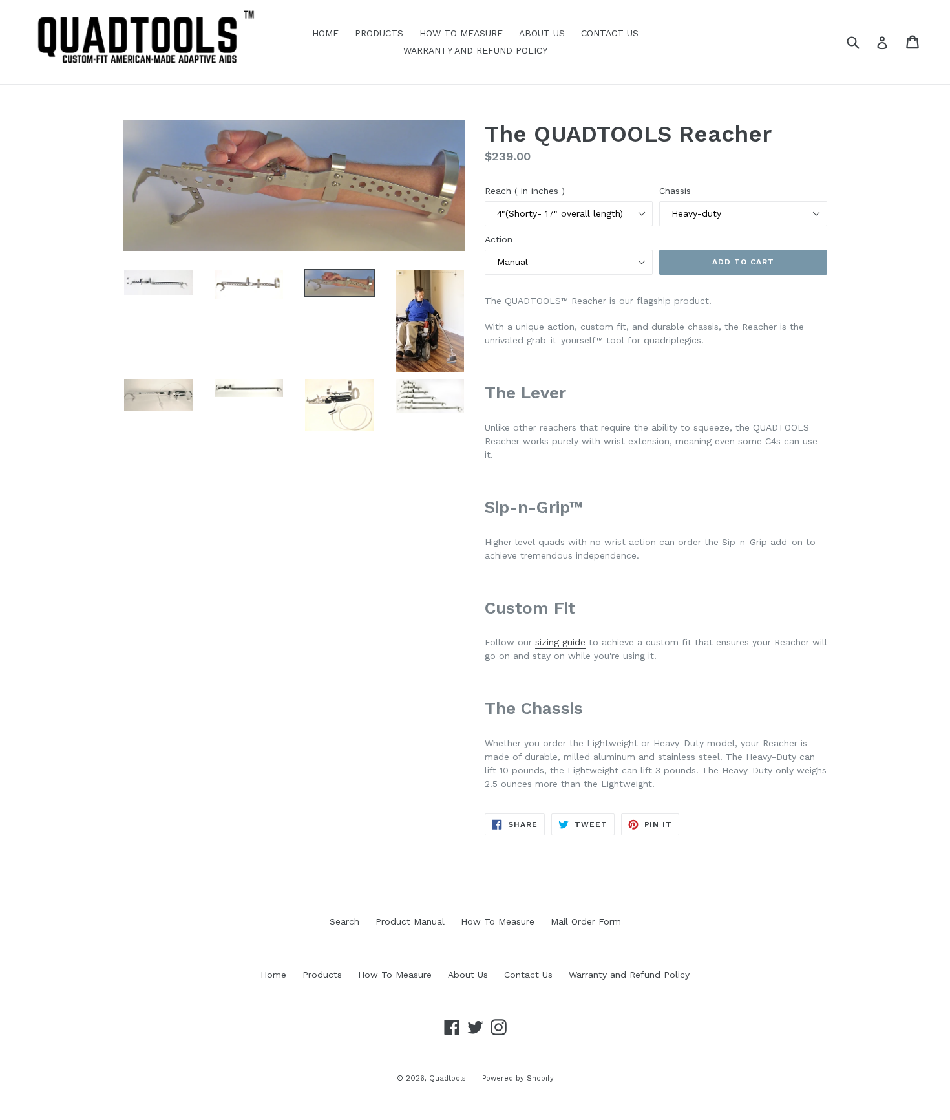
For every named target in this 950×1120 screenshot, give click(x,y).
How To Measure (461, 33)
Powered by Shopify (518, 1078)
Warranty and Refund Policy (475, 50)
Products (379, 33)
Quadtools (447, 1078)
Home (325, 33)
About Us (542, 33)
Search (344, 921)
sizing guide (560, 642)
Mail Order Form (586, 921)
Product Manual (410, 921)
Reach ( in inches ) (525, 191)
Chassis (675, 191)
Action (498, 239)
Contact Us (610, 33)
